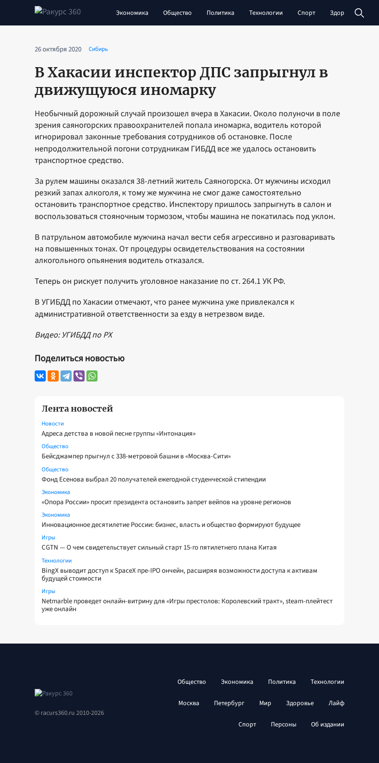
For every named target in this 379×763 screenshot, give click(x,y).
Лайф (336, 703)
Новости (53, 423)
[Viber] (79, 376)
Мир (265, 703)
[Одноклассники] (53, 376)
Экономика (132, 13)
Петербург (229, 703)
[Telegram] (66, 376)
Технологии (266, 13)
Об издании (327, 724)
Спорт (306, 13)
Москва (188, 703)
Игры (48, 537)
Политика (220, 13)
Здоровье (344, 13)
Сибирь (98, 49)
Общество (177, 13)
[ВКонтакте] (40, 376)
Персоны (283, 724)
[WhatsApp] (92, 376)
